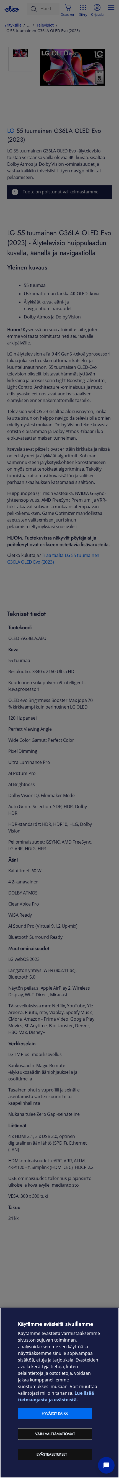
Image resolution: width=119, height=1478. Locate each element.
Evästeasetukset (52, 1454)
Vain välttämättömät (55, 1433)
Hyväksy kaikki (55, 1413)
